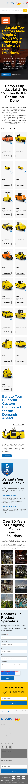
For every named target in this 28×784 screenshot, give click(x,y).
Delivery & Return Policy (6, 733)
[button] (14, 751)
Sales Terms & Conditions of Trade (8, 728)
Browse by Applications (6, 735)
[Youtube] (10, 747)
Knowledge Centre (5, 739)
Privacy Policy (9, 782)
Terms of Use (3, 782)
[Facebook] (2, 747)
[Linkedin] (6, 747)
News (2, 741)
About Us (3, 724)
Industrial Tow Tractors (11, 128)
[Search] (25, 10)
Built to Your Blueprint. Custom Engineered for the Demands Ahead (12, 407)
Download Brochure (16, 74)
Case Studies (4, 737)
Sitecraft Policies (4, 726)
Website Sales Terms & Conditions (8, 731)
